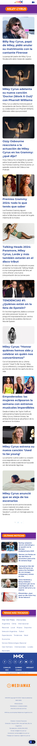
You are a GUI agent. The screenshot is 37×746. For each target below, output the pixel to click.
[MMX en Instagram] (15, 662)
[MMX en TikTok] (20, 662)
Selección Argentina (9, 631)
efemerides (21, 620)
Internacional (23, 624)
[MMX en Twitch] (31, 662)
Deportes (28, 628)
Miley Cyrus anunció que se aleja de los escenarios (17, 497)
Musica (19, 628)
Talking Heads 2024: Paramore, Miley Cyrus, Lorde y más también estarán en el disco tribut (18, 254)
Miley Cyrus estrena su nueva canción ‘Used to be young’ (18, 450)
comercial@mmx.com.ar (21, 733)
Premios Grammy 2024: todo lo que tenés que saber (15, 202)
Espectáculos (7, 635)
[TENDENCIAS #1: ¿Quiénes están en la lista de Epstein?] (18, 289)
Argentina (6, 624)
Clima (14, 624)
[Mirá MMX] (33, 2)
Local (13, 628)
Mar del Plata (8, 620)
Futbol (21, 631)
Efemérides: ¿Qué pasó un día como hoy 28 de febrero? (27, 595)
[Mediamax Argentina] (18, 685)
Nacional (5, 628)
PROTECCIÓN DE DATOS (18, 708)
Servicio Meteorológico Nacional (14, 643)
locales (30, 647)
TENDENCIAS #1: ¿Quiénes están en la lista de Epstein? (17, 304)
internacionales (20, 647)
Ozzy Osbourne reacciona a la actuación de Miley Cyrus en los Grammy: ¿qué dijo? (18, 149)
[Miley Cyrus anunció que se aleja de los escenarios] (18, 480)
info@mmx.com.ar (20, 730)
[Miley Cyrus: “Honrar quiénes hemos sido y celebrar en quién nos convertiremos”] (18, 335)
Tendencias (18, 635)
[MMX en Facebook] (4, 662)
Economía (6, 639)
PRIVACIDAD (18, 703)
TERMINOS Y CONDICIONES (18, 706)
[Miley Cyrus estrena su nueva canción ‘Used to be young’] (18, 435)
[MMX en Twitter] (10, 662)
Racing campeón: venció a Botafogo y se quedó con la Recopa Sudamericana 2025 (26, 547)
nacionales (6, 651)
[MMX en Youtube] (26, 662)
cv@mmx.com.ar (25, 735)
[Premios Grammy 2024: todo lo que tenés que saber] (18, 186)
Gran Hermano (7, 647)
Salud (26, 635)
